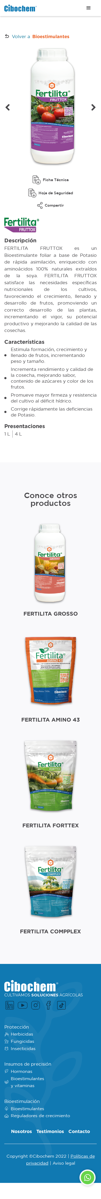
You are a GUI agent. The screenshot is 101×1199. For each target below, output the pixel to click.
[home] (20, 8)
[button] (89, 8)
